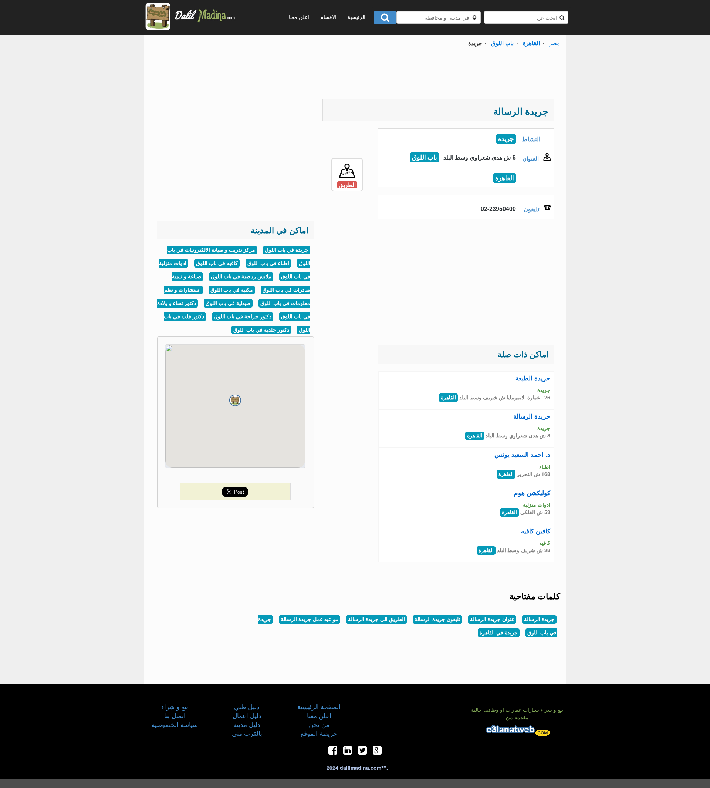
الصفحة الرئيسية (319, 706)
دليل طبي (247, 706)
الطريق (347, 185)
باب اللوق (502, 43)
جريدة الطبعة (532, 377)
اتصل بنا (175, 715)
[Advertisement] (355, 74)
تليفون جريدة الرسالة (437, 619)
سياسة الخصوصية (175, 724)
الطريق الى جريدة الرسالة (376, 619)
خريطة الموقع (319, 733)
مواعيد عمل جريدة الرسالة (309, 619)
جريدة (506, 138)
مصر (554, 43)
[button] (235, 400)
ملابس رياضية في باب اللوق (241, 276)
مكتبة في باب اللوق (231, 290)
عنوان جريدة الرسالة (492, 619)
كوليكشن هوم (532, 492)
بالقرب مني (247, 733)
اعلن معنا (299, 16)
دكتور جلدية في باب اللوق (261, 330)
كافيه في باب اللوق (217, 263)
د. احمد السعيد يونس (522, 454)
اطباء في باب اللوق (268, 263)
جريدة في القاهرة (499, 633)
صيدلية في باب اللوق (228, 303)
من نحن (319, 724)
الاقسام (328, 16)
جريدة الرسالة (531, 416)
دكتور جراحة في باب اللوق (242, 316)
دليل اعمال (247, 715)
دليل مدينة (246, 724)
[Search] (385, 17)
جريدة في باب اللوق (286, 250)
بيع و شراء (174, 706)
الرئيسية (356, 16)
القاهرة (531, 43)
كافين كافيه (535, 530)
